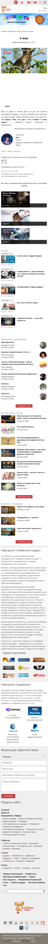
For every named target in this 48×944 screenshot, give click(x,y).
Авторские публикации (14, 877)
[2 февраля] (24, 236)
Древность (30, 856)
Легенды (26, 868)
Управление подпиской (29, 880)
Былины (36, 868)
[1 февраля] (24, 218)
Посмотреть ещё (24, 406)
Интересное (8, 861)
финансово (30, 703)
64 (32, 2)
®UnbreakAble (25, 941)
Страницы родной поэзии (14, 835)
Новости (5, 813)
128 (29, 2)
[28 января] (24, 199)
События (5, 840)
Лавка (32, 877)
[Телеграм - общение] (10, 923)
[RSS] (37, 923)
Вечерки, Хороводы (11, 849)
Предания (7, 868)
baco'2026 (8, 941)
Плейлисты (30, 874)
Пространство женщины (13, 829)
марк (4, 151)
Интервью (23, 821)
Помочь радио (18, 883)
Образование (17, 856)
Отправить (8, 796)
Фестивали (34, 843)
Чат (39, 11)
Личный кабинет (36, 883)
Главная (5, 810)
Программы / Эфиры (11, 816)
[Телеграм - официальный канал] (5, 923)
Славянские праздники (13, 827)
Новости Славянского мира (30, 819)
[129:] (24, 19)
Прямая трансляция (13, 874)
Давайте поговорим (11, 832)
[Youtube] (16, 923)
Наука (16, 858)
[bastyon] (27, 928)
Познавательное (24, 846)
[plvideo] (21, 928)
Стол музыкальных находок (15, 824)
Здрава (6, 856)
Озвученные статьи (35, 829)
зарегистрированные (26, 174)
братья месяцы (14, 151)
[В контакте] (21, 923)
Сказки (17, 868)
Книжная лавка (29, 832)
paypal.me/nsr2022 (35, 737)
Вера (18, 137)
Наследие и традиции (25, 861)
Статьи (4, 853)
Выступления (9, 846)
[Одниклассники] (27, 923)
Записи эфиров (9, 819)
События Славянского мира (15, 843)
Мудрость (7, 858)
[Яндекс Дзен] (32, 923)
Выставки (38, 846)
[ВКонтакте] (2, 160)
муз (35, 2)
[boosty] (43, 923)
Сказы (4, 865)
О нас (6, 883)
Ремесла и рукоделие (31, 858)
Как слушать (9, 880)
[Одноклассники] (5, 160)
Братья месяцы (19, 42)
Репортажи (34, 824)
